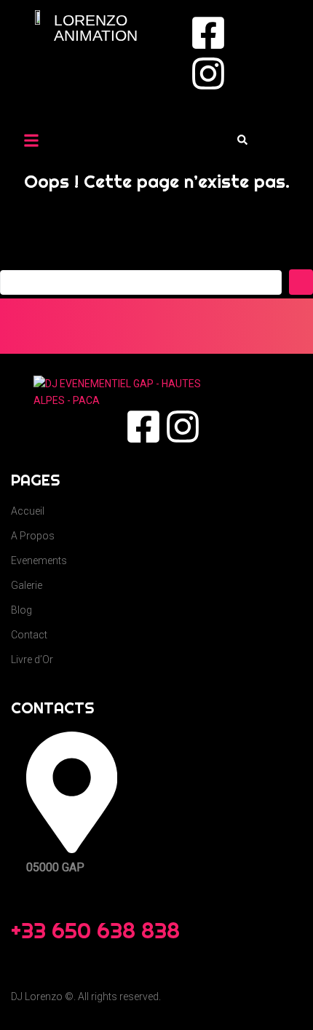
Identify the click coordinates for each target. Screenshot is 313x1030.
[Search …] (242, 140)
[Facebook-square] (208, 33)
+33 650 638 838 (95, 930)
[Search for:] (141, 282)
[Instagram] (208, 73)
